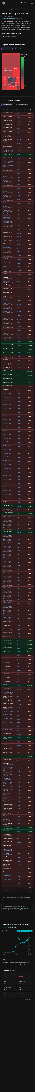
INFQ (19, 498)
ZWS (19, 756)
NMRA (19, 696)
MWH (19, 285)
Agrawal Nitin (6, 281)
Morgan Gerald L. (7, 337)
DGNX (19, 233)
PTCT (19, 715)
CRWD (19, 300)
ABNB (19, 767)
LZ (19, 222)
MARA (19, 745)
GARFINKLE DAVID (8, 692)
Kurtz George (6, 300)
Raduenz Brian (7, 875)
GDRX (19, 113)
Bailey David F (6, 827)
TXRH (18, 338)
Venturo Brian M (7, 247)
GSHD (19, 655)
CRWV (19, 248)
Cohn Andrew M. (7, 685)
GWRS (19, 532)
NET (19, 517)
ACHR (19, 296)
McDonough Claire (8, 150)
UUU (19, 341)
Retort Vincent (6, 217)
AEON (19, 506)
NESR (19, 543)
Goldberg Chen (7, 273)
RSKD (19, 263)
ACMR (19, 139)
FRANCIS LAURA (7, 849)
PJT (19, 749)
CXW (19, 693)
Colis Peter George (7, 771)
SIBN (19, 850)
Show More (28, 999)
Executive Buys (19, 48)
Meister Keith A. (7, 393)
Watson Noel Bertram (8, 221)
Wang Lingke (6, 793)
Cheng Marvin (6, 135)
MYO (19, 835)
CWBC (19, 513)
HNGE (19, 734)
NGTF (19, 154)
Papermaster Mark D (8, 886)
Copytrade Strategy (25, 931)
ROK (19, 846)
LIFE (19, 771)
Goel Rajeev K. (6, 509)
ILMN (19, 394)
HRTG (19, 689)
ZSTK (18, 390)
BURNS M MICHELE (8, 711)
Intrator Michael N (7, 270)
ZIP (19, 764)
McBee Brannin (7, 255)
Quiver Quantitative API (23, 908)
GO (19, 738)
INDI (19, 741)
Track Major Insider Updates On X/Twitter (11, 18)
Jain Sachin (6, 258)
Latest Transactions (7, 104)
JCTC (19, 371)
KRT (19, 136)
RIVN (19, 151)
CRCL (18, 711)
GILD (19, 622)
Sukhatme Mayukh (8, 158)
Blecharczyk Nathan (8, 767)
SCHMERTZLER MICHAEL (8, 715)
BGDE (18, 640)
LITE (19, 210)
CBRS (18, 169)
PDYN (19, 364)
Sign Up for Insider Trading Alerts (17, 9)
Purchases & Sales (7, 48)
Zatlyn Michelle (7, 516)
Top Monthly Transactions (22, 104)
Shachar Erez (6, 262)
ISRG (19, 356)
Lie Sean (5, 169)
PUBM (19, 510)
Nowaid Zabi (6, 744)
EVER (19, 868)
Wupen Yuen (6, 210)
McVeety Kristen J (7, 251)
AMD (19, 887)
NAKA (19, 827)
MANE (19, 838)
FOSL (19, 652)
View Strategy (9, 931)
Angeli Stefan (6, 543)
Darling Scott (6, 819)
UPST (19, 812)
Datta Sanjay (6, 812)
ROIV (19, 158)
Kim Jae (5, 229)
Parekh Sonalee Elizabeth (8, 741)
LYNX (19, 865)
